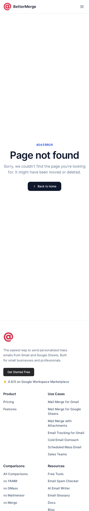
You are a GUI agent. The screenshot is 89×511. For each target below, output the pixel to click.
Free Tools (56, 474)
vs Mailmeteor (14, 495)
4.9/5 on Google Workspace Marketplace (38, 382)
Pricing (8, 402)
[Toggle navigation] (82, 6)
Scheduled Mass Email (64, 447)
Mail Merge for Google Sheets (64, 411)
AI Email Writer (59, 488)
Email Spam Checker (63, 481)
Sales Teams (57, 454)
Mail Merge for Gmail (63, 402)
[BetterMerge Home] (8, 337)
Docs (51, 503)
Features (10, 409)
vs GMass (10, 488)
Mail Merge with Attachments (60, 423)
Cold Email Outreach (63, 440)
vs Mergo (10, 503)
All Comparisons (15, 474)
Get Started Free (18, 372)
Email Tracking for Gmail (66, 433)
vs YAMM (10, 481)
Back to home (47, 186)
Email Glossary (59, 495)
